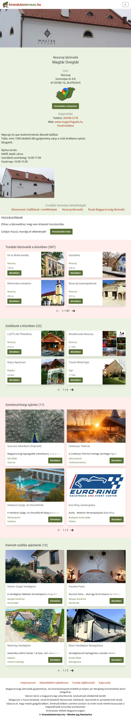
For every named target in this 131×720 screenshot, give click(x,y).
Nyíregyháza (75, 662)
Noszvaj (11, 263)
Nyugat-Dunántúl (15, 599)
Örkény (72, 521)
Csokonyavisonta (77, 462)
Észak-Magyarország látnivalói (106, 209)
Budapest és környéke (79, 517)
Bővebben (14, 273)
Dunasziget (13, 603)
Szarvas (11, 462)
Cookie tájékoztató (83, 682)
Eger (71, 370)
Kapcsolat (105, 682)
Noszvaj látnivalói (72, 209)
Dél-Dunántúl (75, 458)
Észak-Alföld (75, 658)
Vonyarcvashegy (15, 662)
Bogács (11, 370)
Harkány (11, 521)
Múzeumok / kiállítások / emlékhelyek (34, 209)
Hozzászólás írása (61, 231)
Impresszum (28, 682)
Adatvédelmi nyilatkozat (53, 682)
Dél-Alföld (12, 458)
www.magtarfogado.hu (69, 122)
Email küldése (65, 125)
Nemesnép (74, 603)
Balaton (11, 658)
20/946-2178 (70, 118)
